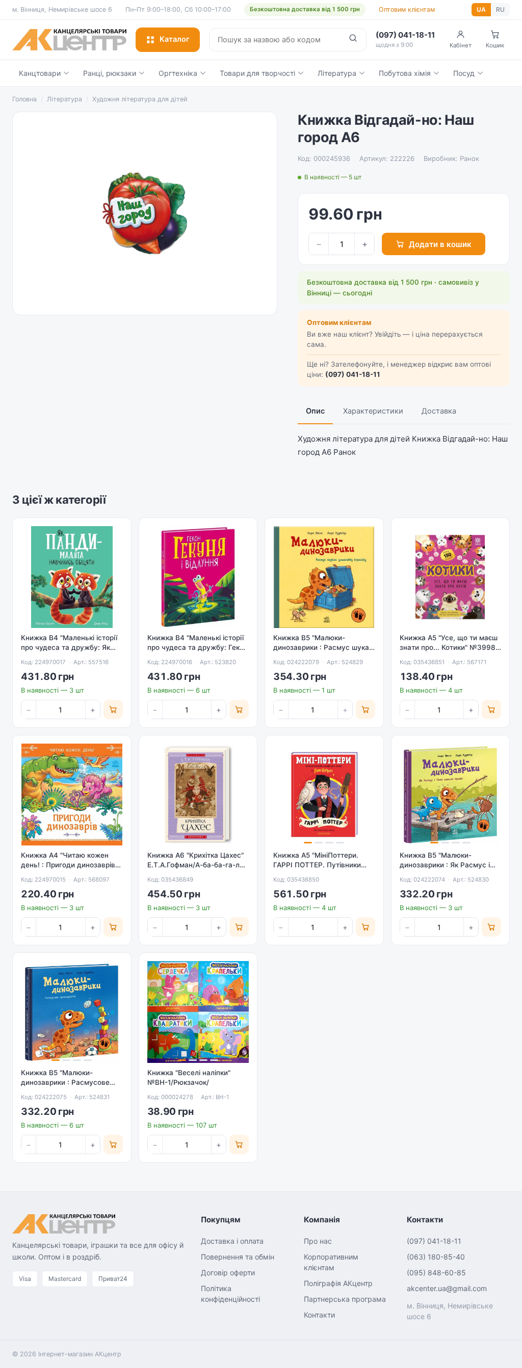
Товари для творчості (257, 73)
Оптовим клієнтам (407, 9)
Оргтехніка (178, 73)
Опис (315, 411)
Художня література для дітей (139, 99)
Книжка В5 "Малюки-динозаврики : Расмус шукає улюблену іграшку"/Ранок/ (323, 647)
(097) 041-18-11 (352, 374)
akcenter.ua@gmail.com (447, 1288)
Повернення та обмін (237, 1256)
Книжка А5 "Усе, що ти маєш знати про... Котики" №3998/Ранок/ (449, 647)
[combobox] (275, 40)
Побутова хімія (405, 73)
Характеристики (373, 411)
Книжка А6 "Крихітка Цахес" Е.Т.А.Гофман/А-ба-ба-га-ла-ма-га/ (197, 865)
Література (337, 73)
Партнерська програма (345, 1299)
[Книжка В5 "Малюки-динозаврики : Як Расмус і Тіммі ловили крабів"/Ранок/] (451, 794)
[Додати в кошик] (113, 709)
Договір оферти (228, 1272)
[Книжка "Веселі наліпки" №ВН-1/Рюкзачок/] (198, 1012)
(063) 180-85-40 (436, 1256)
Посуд (464, 73)
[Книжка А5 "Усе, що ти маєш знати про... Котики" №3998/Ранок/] (451, 577)
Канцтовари (40, 73)
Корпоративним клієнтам (331, 1262)
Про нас (318, 1241)
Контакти (319, 1314)
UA (481, 9)
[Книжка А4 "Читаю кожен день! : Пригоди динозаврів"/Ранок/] (72, 794)
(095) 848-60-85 (436, 1272)
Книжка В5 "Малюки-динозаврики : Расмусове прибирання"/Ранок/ (65, 1082)
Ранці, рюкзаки (109, 73)
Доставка (439, 411)
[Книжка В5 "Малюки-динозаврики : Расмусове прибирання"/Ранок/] (72, 1012)
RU (500, 9)
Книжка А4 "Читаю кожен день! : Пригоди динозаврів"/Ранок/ (70, 865)
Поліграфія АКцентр (338, 1283)
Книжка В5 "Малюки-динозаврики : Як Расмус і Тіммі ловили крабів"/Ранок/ (447, 865)
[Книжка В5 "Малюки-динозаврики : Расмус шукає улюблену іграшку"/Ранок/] (324, 577)
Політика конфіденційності (230, 1293)
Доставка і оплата (232, 1241)
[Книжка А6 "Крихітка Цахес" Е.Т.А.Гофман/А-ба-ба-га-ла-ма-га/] (198, 794)
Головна (24, 99)
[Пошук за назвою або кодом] (353, 40)
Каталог (175, 39)
